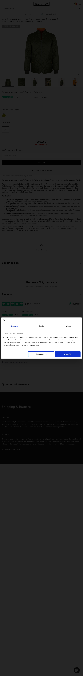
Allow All (67, 354)
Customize (40, 354)
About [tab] (68, 326)
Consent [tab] (14, 326)
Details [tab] (41, 326)
